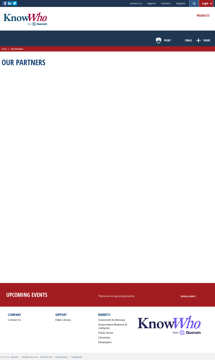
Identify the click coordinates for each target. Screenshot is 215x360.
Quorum (14, 357)
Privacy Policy (62, 357)
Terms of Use (46, 357)
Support (151, 3)
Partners (166, 3)
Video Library (63, 320)
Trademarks (76, 357)
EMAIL (188, 40)
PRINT (167, 40)
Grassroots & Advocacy (111, 320)
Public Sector (105, 332)
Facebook (4, 3)
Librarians (104, 337)
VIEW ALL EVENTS (188, 296)
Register (181, 3)
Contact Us (136, 3)
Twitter (14, 3)
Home (4, 48)
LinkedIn (9, 3)
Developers (105, 342)
